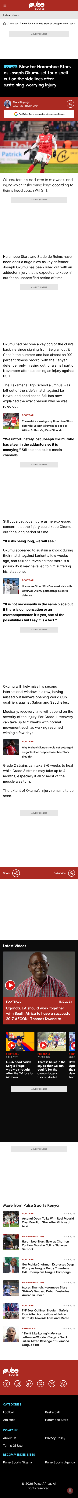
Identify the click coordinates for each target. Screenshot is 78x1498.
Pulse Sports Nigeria (17, 1462)
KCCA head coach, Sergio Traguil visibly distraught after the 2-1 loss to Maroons (19, 1069)
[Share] (70, 104)
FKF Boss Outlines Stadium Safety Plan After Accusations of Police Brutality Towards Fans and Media (45, 1314)
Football (14, 23)
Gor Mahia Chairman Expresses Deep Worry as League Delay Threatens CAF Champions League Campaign (48, 1268)
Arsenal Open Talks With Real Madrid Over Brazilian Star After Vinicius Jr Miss (48, 1222)
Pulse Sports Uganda (60, 1462)
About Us (9, 1438)
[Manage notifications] (70, 1491)
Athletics (29, 1328)
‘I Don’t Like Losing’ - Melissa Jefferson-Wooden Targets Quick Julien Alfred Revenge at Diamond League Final (45, 1339)
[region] (39, 1057)
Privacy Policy (55, 1438)
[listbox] (40, 1057)
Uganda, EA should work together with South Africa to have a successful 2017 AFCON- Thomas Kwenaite (38, 1013)
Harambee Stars (33, 1236)
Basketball (52, 1412)
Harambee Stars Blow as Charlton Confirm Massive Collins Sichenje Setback (45, 1245)
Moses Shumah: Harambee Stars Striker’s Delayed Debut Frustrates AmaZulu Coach (45, 1291)
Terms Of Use (13, 1445)
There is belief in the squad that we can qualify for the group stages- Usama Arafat (51, 1069)
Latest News (11, 15)
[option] (20, 1057)
